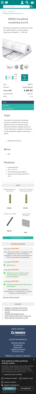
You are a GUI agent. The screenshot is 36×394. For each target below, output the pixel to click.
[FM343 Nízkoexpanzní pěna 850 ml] (10, 198)
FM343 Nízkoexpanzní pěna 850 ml (10, 190)
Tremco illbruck (27, 87)
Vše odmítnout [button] (26, 388)
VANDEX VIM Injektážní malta (14, 314)
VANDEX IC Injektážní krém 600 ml (16, 308)
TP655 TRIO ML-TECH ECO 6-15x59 (16, 318)
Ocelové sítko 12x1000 (10, 214)
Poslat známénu (8, 108)
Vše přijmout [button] (9, 388)
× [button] (34, 359)
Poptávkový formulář (18, 349)
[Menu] (2, 2)
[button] (18, 385)
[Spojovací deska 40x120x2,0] (26, 223)
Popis (5, 102)
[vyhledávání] (28, 3)
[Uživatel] (23, 3)
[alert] (18, 376)
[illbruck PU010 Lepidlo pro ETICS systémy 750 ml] (26, 198)
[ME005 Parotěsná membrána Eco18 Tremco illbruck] (18, 49)
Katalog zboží (18, 347)
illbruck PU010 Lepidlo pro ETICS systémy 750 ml (26, 190)
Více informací (30, 372)
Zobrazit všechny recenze (11, 297)
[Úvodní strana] (7, 3)
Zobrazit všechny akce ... (18, 238)
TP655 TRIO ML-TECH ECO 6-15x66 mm (18, 316)
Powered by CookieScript (8, 392)
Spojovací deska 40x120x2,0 (26, 214)
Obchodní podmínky (18, 343)
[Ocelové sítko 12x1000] (9, 221)
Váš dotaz (6, 105)
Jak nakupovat (18, 345)
